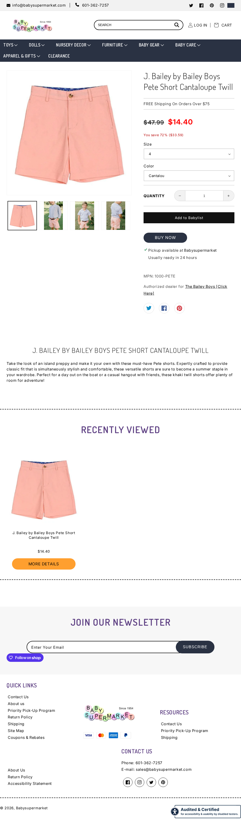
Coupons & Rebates (26, 737)
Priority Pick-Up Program (31, 710)
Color (149, 166)
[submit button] (177, 25)
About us (16, 703)
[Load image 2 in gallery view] (53, 215)
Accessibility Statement (30, 783)
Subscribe (195, 647)
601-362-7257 (149, 762)
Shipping (16, 723)
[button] (10, 44)
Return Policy (20, 717)
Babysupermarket (32, 808)
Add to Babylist (189, 218)
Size (148, 144)
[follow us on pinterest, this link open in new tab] (179, 309)
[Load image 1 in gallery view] (22, 215)
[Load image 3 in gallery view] (84, 215)
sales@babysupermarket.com (164, 769)
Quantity (154, 195)
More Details (43, 564)
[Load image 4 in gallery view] (115, 215)
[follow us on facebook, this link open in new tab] (164, 309)
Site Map (16, 730)
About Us (16, 770)
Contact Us (18, 696)
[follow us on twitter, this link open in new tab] (149, 308)
